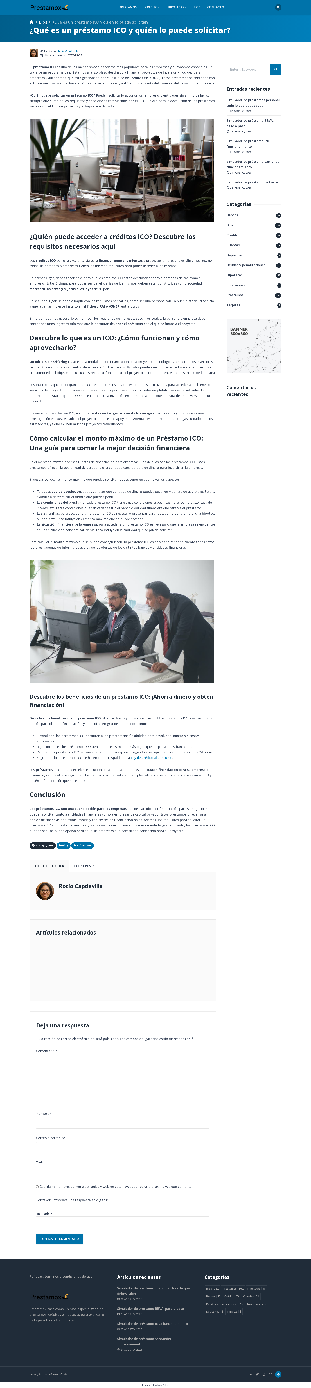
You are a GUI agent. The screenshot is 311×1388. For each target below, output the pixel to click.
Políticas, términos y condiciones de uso (61, 1276)
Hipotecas (235, 275)
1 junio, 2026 (50, 974)
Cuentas (233, 245)
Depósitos (234, 255)
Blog (197, 7)
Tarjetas (233, 305)
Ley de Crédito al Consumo (151, 757)
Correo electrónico (52, 1138)
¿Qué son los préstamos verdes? (64, 969)
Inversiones (236, 285)
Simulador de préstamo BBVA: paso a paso (150, 1308)
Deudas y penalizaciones (246, 265)
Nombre (44, 1113)
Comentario (46, 1051)
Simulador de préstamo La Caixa (252, 182)
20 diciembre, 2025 (67, 990)
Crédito (232, 235)
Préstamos (235, 295)
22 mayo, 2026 (63, 957)
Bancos (232, 215)
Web (39, 1162)
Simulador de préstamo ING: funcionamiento (152, 1323)
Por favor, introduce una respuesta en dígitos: (72, 1200)
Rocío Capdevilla (67, 51)
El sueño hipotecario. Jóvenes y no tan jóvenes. (89, 985)
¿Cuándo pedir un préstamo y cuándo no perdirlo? (91, 952)
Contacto (215, 7)
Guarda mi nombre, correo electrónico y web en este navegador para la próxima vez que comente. (115, 1186)
